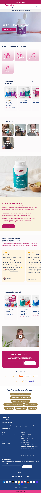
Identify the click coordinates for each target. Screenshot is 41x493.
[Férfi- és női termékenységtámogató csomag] (10, 92)
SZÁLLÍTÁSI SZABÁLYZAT (27, 451)
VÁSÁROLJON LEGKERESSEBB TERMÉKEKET (26, 81)
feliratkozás (30, 363)
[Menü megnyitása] (2, 6)
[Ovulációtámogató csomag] (24, 92)
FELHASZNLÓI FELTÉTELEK (27, 444)
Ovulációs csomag (14, 270)
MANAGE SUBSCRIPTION (27, 438)
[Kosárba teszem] (16, 97)
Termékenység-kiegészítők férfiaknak (13, 404)
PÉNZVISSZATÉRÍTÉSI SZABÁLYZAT (29, 446)
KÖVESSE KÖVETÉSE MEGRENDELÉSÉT (26, 435)
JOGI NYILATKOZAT (25, 442)
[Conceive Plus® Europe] (9, 6)
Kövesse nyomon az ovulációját (9, 434)
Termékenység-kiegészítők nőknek (20, 401)
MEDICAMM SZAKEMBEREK (8, 437)
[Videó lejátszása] (20, 336)
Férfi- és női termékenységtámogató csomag (11, 104)
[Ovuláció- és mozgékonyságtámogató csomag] (24, 301)
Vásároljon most (9, 29)
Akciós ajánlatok (9, 408)
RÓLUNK (4, 439)
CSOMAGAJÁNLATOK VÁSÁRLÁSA (28, 292)
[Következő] (38, 2)
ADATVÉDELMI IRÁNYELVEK (27, 448)
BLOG (3, 441)
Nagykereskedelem (6, 443)
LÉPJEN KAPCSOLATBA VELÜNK (28, 455)
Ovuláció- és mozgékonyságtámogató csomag (25, 313)
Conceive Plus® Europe (22, 487)
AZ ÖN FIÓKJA (24, 440)
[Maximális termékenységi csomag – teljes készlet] (10, 301)
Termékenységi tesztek (31, 404)
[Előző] (3, 2)
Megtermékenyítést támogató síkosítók (20, 397)
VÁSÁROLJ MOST (8, 226)
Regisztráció (27, 466)
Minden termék (32, 408)
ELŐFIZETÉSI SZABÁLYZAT (27, 453)
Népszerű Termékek (20, 408)
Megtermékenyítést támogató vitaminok (20, 394)
